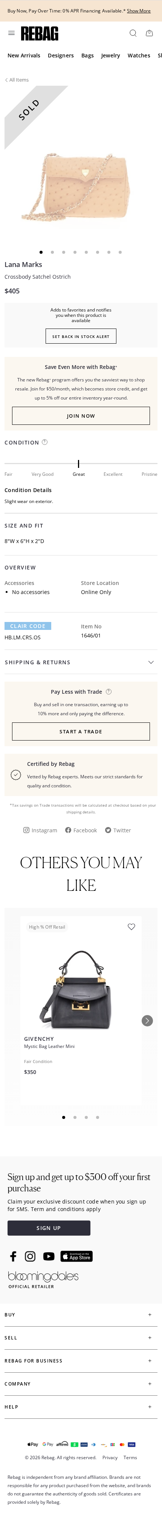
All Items (19, 79)
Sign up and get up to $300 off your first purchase (79, 1182)
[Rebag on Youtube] (50, 1256)
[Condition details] (44, 442)
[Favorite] (131, 927)
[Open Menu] (11, 32)
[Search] (132, 33)
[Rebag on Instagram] (30, 1256)
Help (11, 1407)
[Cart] (149, 33)
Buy (10, 1315)
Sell (11, 1338)
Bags (87, 55)
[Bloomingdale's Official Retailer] (43, 1278)
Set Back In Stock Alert (81, 336)
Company (18, 1384)
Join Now (81, 415)
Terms (130, 1457)
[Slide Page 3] (86, 1117)
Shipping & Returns (37, 662)
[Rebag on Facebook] (14, 1256)
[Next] (147, 1020)
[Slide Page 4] (98, 1117)
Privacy (110, 1457)
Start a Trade (81, 731)
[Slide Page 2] (75, 1117)
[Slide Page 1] (64, 1117)
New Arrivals (24, 55)
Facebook (85, 830)
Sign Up (49, 1227)
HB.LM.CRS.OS (23, 637)
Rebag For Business (34, 1361)
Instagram (44, 830)
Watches (139, 55)
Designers (61, 55)
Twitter (122, 830)
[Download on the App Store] (76, 1256)
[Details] (109, 691)
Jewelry (110, 55)
